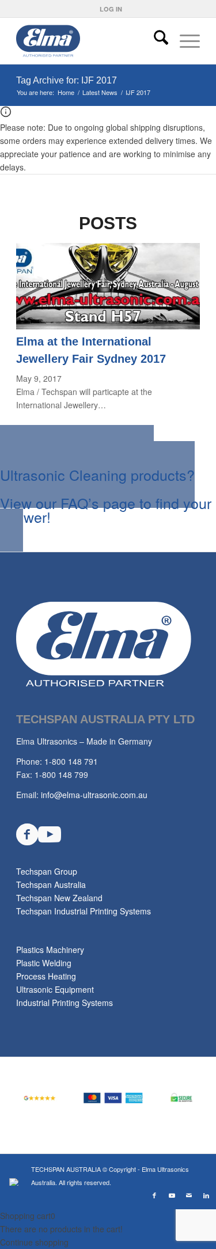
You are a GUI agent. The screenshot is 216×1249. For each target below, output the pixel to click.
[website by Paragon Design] (15, 1182)
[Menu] (184, 41)
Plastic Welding (43, 963)
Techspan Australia (51, 884)
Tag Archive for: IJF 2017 (66, 80)
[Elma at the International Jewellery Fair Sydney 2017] (108, 326)
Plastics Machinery (50, 949)
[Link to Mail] (189, 1195)
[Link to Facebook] (154, 1195)
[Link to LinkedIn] (206, 1195)
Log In (111, 9)
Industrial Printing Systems (64, 1002)
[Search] (155, 41)
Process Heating (46, 976)
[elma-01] (89, 41)
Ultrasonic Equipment (55, 989)
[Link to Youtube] (171, 1195)
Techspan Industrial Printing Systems (83, 911)
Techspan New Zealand (59, 897)
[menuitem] (111, 9)
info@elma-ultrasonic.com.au (94, 794)
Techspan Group (46, 871)
